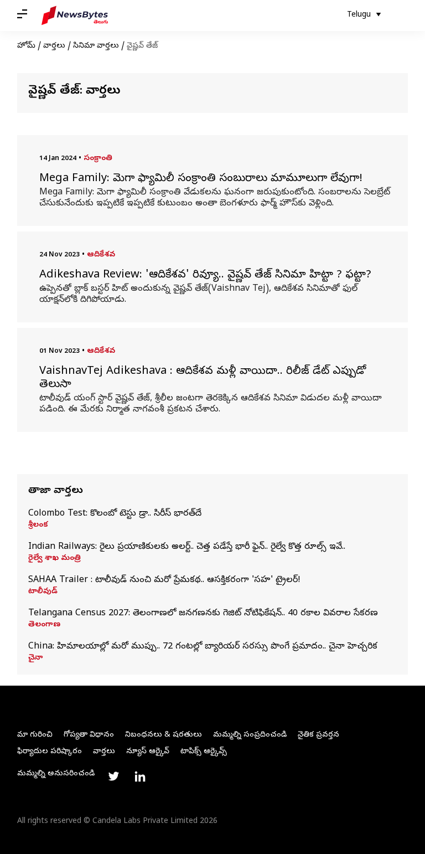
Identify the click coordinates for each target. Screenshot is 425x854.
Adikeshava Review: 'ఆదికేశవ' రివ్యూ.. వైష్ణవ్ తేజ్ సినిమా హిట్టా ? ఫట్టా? (205, 275)
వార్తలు (54, 46)
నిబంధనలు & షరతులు (163, 735)
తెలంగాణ (44, 625)
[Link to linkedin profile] (140, 776)
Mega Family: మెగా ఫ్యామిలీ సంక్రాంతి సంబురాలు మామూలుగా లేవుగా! (200, 179)
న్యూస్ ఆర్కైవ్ (147, 752)
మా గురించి (35, 735)
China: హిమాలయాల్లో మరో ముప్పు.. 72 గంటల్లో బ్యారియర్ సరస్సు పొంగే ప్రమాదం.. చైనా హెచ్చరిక (202, 646)
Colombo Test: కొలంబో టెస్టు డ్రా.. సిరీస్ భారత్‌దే (114, 513)
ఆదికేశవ (101, 255)
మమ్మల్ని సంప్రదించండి (250, 735)
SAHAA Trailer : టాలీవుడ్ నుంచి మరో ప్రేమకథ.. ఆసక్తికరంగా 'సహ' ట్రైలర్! (164, 580)
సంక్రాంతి (98, 158)
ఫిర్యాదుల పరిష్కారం (49, 752)
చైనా (35, 658)
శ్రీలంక (38, 526)
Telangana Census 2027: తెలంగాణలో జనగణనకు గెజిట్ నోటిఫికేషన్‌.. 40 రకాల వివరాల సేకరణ (203, 613)
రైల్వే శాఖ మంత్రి (54, 559)
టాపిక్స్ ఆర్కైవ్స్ (203, 752)
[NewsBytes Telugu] (75, 15)
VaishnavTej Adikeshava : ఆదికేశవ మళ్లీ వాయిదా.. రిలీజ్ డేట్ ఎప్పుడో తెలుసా (202, 379)
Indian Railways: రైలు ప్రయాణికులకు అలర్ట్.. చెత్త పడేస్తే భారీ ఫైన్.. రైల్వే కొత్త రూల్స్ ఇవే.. (186, 547)
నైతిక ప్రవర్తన (318, 735)
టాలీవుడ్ (43, 592)
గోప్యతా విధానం (89, 735)
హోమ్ (26, 46)
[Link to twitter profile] (113, 776)
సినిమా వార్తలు (96, 46)
